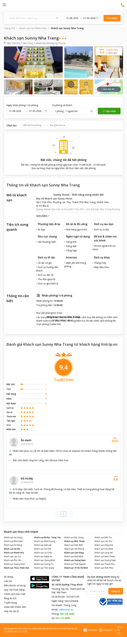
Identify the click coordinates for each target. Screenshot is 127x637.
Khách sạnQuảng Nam (75, 560)
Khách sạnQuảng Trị (43, 564)
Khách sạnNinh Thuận (105, 556)
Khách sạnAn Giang (13, 537)
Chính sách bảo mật (14, 594)
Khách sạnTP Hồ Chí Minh (76, 567)
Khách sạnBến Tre (103, 537)
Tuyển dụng (10, 602)
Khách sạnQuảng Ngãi (105, 560)
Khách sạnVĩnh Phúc (104, 567)
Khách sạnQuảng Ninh (14, 564)
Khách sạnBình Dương (44, 541)
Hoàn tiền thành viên (15, 606)
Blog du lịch (10, 598)
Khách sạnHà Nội (12, 548)
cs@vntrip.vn (66, 609)
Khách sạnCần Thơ (103, 541)
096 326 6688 (67, 613)
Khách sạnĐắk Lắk (42, 545)
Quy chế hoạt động (14, 589)
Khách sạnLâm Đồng (74, 552)
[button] (63, 318)
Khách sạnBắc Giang (74, 537)
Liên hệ (8, 581)
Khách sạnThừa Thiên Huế (16, 567)
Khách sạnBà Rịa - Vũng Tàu (47, 537)
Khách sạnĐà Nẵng (13, 545)
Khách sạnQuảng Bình (44, 560)
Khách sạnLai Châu (43, 552)
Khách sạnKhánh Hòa (14, 552)
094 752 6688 (62, 618)
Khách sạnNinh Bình (73, 556)
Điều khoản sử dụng (14, 585)
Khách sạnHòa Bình (104, 548)
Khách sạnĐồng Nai (104, 545)
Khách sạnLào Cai (12, 556)
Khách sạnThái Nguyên (75, 564)
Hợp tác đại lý (11, 611)
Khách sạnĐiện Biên (73, 545)
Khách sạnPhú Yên (12, 560)
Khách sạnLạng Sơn (104, 552)
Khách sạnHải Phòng (74, 548)
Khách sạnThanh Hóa (105, 564)
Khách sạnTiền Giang (44, 567)
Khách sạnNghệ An (43, 556)
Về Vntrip (8, 576)
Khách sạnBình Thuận (74, 541)
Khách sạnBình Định (13, 541)
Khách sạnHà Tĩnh (42, 548)
